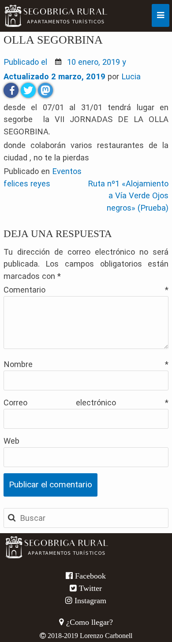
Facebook (89, 575)
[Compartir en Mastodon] (45, 90)
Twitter (89, 588)
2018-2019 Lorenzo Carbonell (89, 635)
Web (11, 440)
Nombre (86, 364)
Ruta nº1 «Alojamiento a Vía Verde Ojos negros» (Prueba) (128, 195)
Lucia (131, 76)
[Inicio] (23, 16)
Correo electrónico (86, 402)
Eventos (67, 171)
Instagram (89, 600)
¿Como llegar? (88, 622)
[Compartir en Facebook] (11, 90)
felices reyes (27, 183)
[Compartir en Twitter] (28, 90)
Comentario (86, 289)
